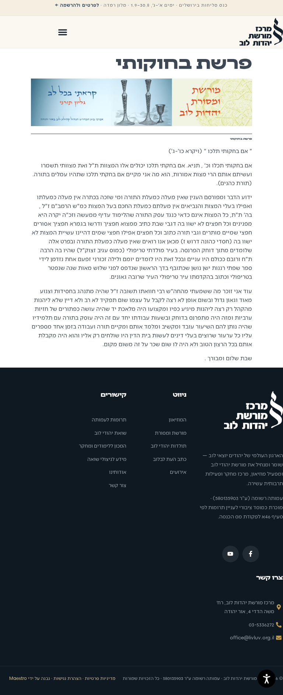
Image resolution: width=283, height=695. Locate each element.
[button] (63, 32)
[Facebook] (250, 554)
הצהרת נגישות (67, 678)
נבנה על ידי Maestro (29, 678)
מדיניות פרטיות (100, 678)
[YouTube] (230, 554)
